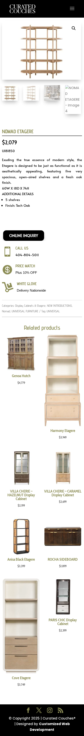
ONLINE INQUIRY (23, 235)
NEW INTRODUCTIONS (59, 305)
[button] (74, 28)
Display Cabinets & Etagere (30, 305)
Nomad (6, 311)
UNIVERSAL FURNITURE (25, 311)
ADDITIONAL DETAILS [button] (18, 193)
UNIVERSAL (53, 311)
